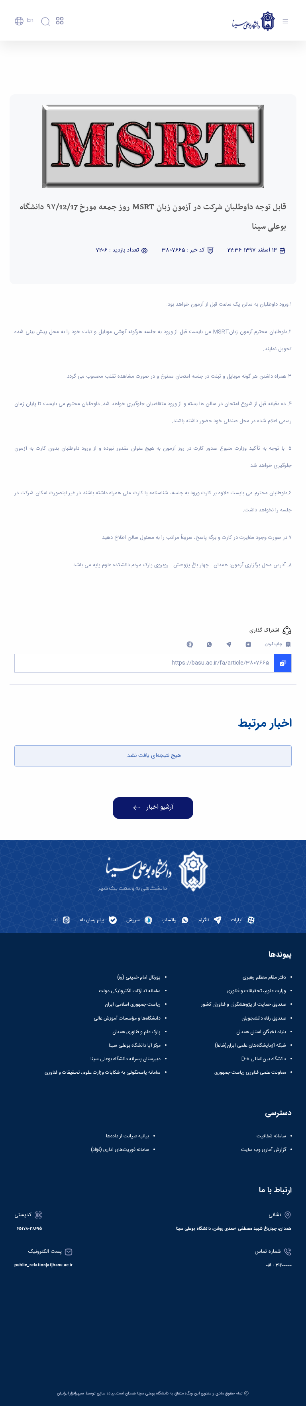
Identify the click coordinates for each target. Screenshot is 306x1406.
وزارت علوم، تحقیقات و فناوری (256, 991)
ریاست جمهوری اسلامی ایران (133, 1004)
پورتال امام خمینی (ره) (139, 977)
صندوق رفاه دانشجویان (263, 1018)
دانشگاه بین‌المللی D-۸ (263, 1059)
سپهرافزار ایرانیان (70, 1393)
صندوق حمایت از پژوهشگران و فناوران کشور (243, 1004)
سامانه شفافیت (271, 1136)
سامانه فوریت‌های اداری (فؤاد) (120, 1150)
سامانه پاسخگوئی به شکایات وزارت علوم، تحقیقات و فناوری (103, 1072)
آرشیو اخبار (160, 807)
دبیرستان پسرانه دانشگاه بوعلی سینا (125, 1059)
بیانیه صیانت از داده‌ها (127, 1136)
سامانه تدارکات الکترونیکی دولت (130, 991)
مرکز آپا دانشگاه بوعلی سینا (135, 1045)
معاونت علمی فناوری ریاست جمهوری (250, 1072)
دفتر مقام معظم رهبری (264, 977)
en (30, 20)
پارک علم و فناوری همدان (136, 1032)
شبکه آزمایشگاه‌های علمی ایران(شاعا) (250, 1045)
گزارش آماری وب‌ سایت (263, 1150)
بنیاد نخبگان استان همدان (261, 1032)
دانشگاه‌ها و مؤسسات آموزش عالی (127, 1018)
